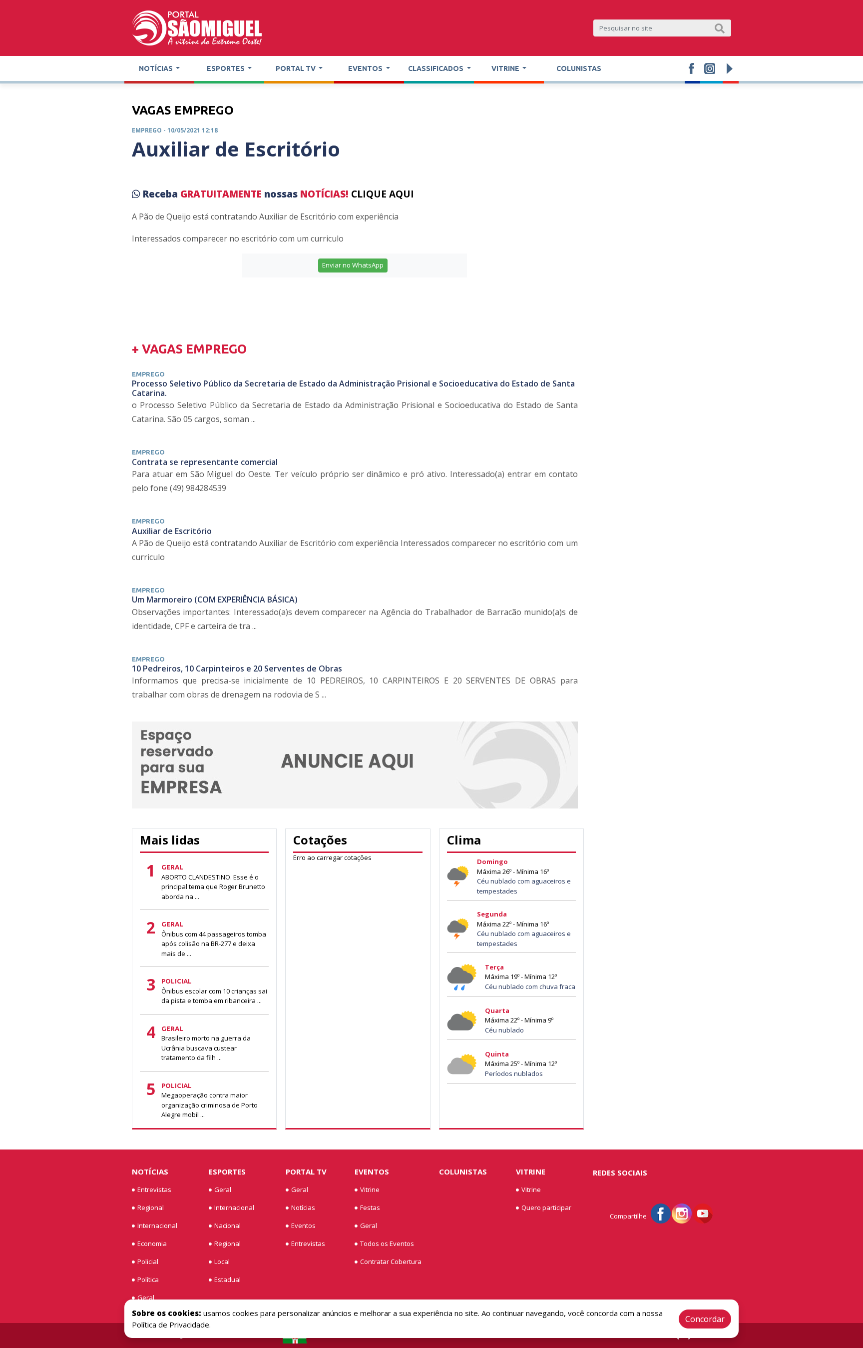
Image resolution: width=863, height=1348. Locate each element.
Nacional (227, 1225)
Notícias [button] (156, 68)
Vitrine (370, 1189)
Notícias (150, 1171)
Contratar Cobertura (391, 1261)
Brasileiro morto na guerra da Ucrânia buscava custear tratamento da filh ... (206, 1048)
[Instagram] (682, 1213)
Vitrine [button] (506, 68)
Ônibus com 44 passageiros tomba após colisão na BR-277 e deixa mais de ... (213, 944)
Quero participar (546, 1207)
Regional (150, 1207)
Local (222, 1261)
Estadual (227, 1279)
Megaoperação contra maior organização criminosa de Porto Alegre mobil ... (209, 1104)
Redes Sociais (620, 1173)
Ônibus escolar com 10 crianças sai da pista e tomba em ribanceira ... (214, 996)
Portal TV (306, 1171)
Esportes (227, 1171)
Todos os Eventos (387, 1243)
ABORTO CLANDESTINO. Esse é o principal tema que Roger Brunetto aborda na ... (213, 886)
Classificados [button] (436, 68)
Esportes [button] (226, 68)
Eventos (303, 1225)
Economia (152, 1243)
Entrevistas (154, 1189)
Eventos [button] (366, 68)
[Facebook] (661, 1213)
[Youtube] (703, 1213)
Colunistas (578, 68)
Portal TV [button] (296, 68)
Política (148, 1279)
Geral (145, 1297)
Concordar (705, 1319)
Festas (370, 1207)
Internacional (157, 1225)
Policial (147, 1261)
